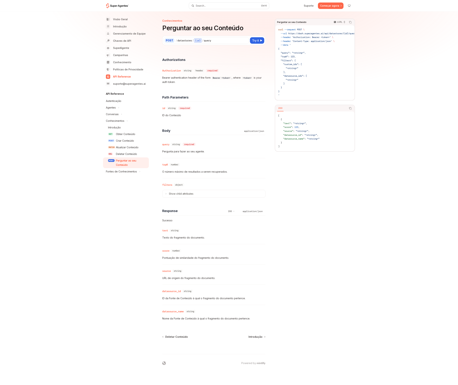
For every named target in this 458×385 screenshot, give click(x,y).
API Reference (122, 76)
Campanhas (120, 55)
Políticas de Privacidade (128, 69)
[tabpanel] (314, 131)
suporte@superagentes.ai (129, 83)
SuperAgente (121, 47)
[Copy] (245, 40)
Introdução (120, 26)
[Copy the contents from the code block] (350, 22)
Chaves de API (122, 40)
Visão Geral (120, 19)
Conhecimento (122, 62)
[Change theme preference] (349, 6)
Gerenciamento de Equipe (129, 33)
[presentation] (314, 62)
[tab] (280, 108)
